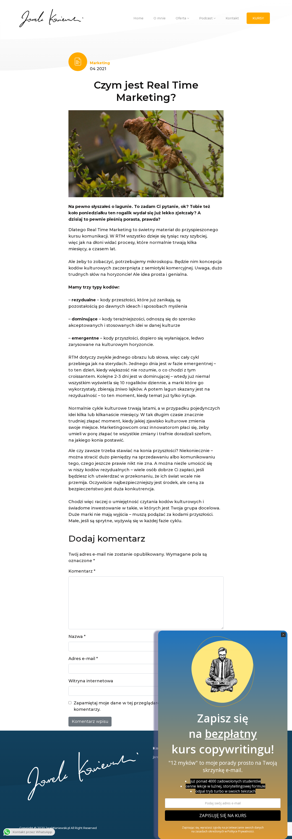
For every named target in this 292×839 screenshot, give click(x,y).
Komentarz (81, 571)
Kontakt (232, 18)
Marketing (100, 63)
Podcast (206, 18)
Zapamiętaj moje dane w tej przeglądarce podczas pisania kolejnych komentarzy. (146, 706)
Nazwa (77, 636)
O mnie (160, 18)
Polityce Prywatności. (240, 831)
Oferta (181, 18)
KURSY (258, 18)
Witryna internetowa (90, 680)
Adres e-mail (83, 658)
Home (138, 18)
